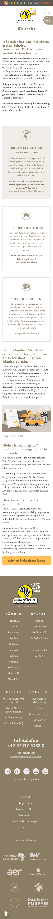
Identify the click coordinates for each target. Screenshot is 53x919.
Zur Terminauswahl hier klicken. (25, 191)
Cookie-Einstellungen (25, 821)
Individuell (39, 632)
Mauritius (13, 679)
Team (40, 708)
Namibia (14, 661)
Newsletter (39, 719)
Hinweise (44, 2)
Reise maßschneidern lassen (26, 560)
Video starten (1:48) (12, 436)
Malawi (13, 650)
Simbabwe (13, 644)
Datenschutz (25, 815)
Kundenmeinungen (39, 714)
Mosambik (13, 673)
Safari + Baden (39, 638)
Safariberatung (13, 717)
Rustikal (39, 620)
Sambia (13, 638)
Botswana (13, 632)
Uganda (13, 655)
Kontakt (25, 797)
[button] (7, 771)
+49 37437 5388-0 (26, 746)
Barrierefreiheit (25, 809)
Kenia (13, 626)
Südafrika (13, 667)
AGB (25, 827)
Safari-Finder (39, 650)
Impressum (25, 803)
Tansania (13, 620)
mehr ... (39, 725)
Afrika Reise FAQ (13, 723)
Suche (38, 655)
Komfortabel (39, 626)
